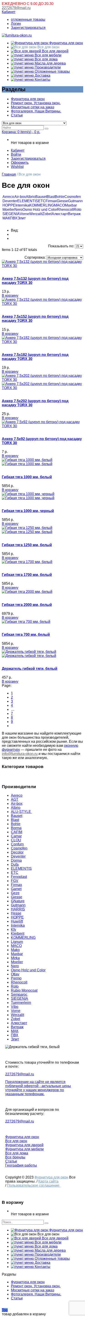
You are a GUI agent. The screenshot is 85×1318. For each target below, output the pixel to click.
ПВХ (13, 218)
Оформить (20, 163)
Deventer (9, 201)
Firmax (51, 201)
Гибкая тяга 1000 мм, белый (27, 477)
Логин (16, 24)
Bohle (59, 197)
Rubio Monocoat (24, 990)
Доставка (42, 75)
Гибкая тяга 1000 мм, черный (28, 511)
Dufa (15, 864)
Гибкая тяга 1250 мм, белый (27, 545)
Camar (16, 836)
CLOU (16, 840)
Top (5, 1310)
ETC (42, 201)
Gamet (16, 889)
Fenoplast (19, 877)
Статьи (17, 115)
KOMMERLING (41, 205)
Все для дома (46, 59)
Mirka (15, 958)
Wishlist (17, 167)
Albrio (30, 197)
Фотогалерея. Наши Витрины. (36, 111)
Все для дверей (54, 51)
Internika (22, 205)
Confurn (17, 844)
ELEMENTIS (27, 201)
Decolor (17, 852)
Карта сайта (48, 1181)
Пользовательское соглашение (33, 1185)
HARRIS (18, 909)
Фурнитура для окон (65, 43)
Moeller (8, 209)
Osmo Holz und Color (39, 209)
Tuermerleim (21, 1003)
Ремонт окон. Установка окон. (36, 103)
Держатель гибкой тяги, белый (29, 669)
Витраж (74, 214)
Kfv (13, 929)
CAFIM (16, 832)
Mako (15, 950)
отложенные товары (28, 19)
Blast (51, 197)
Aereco (8, 197)
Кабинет (8, 12)
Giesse (62, 201)
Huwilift (17, 921)
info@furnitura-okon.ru (20, 754)
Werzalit (35, 214)
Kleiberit (17, 933)
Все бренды (15, 1157)
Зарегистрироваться (28, 28)
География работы (21, 1165)
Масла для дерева (50, 63)
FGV (14, 881)
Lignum (17, 942)
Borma (16, 828)
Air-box (20, 197)
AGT (14, 799)
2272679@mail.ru (16, 8)
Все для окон (16, 1141)
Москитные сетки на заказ (32, 107)
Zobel (47, 214)
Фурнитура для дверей (24, 1145)
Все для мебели (47, 55)
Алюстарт (60, 214)
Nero (18, 209)
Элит (21, 218)
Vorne (24, 214)
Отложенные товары (52, 71)
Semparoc (19, 994)
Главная (9, 174)
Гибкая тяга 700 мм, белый (26, 634)
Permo (16, 978)
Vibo (14, 1007)
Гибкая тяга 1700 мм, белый (27, 575)
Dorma (16, 860)
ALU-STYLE (21, 812)
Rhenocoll (65, 209)
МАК (6, 218)
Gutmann (75, 201)
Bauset (41, 197)
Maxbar (71, 205)
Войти (16, 154)
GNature (17, 901)
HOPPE (8, 205)
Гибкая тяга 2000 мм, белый (27, 605)
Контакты (42, 79)
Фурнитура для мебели (24, 1149)
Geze (15, 893)
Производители (47, 67)
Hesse (16, 913)
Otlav (15, 974)
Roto (77, 209)
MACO (59, 205)
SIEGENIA (11, 214)
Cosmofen (72, 197)
